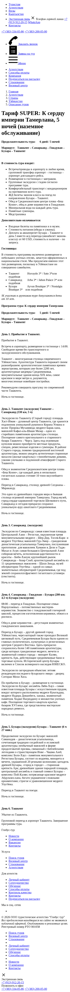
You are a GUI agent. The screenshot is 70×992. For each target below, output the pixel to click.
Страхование (16, 82)
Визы (12, 10)
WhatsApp (34, 22)
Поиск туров (16, 857)
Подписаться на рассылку (24, 79)
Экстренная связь (19, 19)
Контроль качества (20, 892)
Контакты (15, 25)
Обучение (15, 886)
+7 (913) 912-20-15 (12, 982)
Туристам (14, 4)
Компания (15, 75)
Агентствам (16, 7)
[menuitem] (39, 4)
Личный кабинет (19, 879)
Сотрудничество (19, 882)
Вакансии (15, 842)
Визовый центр (18, 85)
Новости (14, 836)
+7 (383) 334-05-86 (12, 31)
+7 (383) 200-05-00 (36, 31)
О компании (16, 839)
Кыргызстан (16, 14)
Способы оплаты (19, 72)
